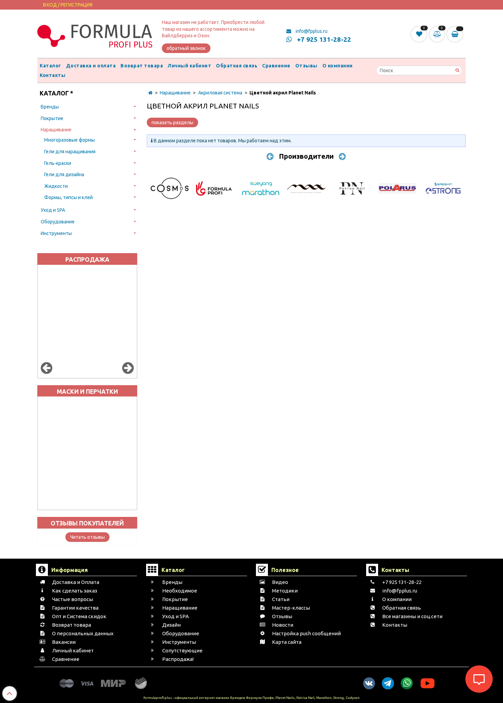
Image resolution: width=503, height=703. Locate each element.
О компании (337, 65)
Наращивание (56, 129)
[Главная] (150, 92)
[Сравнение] (438, 34)
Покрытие (52, 118)
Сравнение (276, 65)
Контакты (52, 75)
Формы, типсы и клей (68, 197)
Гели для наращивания (69, 151)
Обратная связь (236, 65)
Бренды (50, 106)
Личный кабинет (189, 65)
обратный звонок (186, 48)
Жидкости (56, 186)
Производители (306, 156)
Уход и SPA (53, 210)
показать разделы (172, 122)
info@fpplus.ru (311, 31)
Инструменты (56, 233)
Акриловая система (220, 92)
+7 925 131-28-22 (323, 39)
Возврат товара (141, 65)
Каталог (50, 65)
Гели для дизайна (64, 174)
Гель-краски (57, 163)
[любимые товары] (420, 34)
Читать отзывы (87, 537)
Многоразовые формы (69, 140)
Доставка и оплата (91, 65)
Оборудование (58, 221)
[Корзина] (456, 34)
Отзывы (306, 65)
